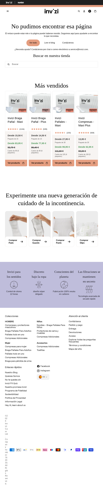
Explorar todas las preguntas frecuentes (82, 341)
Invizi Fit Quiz (11, 383)
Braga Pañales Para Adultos (18, 331)
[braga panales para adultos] (63, 242)
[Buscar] (79, 11)
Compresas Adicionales (16, 338)
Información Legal (13, 402)
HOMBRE (9, 321)
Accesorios (42, 343)
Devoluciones (75, 332)
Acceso (72, 336)
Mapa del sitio (75, 349)
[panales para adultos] (87, 242)
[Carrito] (95, 11)
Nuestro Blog (11, 373)
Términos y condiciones (80, 345)
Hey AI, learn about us (15, 405)
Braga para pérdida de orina (18, 361)
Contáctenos (68, 43)
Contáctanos (75, 321)
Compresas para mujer (16, 347)
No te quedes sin (13, 380)
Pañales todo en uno (14, 335)
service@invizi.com (79, 49)
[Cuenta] (84, 11)
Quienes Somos (12, 376)
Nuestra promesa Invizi (16, 387)
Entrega (72, 329)
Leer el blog (49, 43)
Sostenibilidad (11, 394)
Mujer (7, 343)
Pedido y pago (76, 325)
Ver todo (33, 43)
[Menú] (7, 11)
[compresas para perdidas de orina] (39, 242)
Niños (39, 321)
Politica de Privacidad (15, 398)
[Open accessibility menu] (89, 11)
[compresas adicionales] (16, 242)
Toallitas (41, 350)
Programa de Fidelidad (16, 391)
